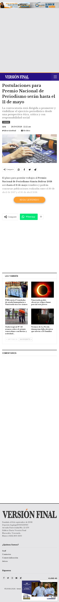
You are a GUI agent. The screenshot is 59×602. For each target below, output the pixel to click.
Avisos (5, 561)
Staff (4, 551)
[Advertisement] (29, 39)
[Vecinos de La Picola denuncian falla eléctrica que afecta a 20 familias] (42, 317)
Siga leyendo (29, 200)
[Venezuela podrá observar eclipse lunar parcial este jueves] (42, 290)
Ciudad (6, 122)
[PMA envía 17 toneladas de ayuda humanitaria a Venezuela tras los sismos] (16, 290)
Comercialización (10, 558)
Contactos (6, 554)
